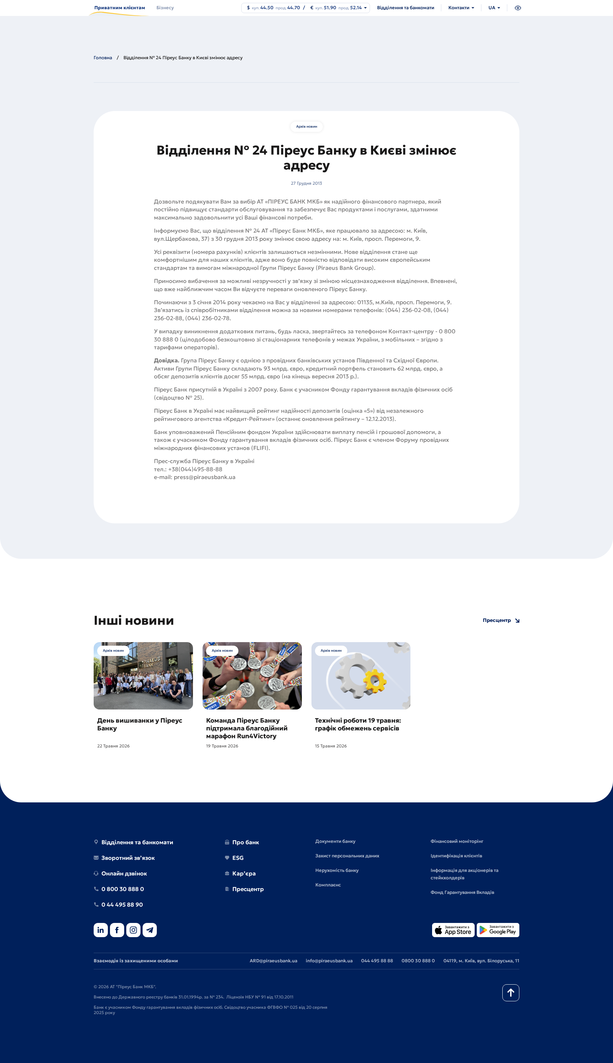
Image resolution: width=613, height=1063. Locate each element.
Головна (103, 58)
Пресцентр (497, 620)
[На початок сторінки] (510, 992)
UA (491, 8)
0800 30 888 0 (418, 961)
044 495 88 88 (377, 961)
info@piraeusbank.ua (329, 961)
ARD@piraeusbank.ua (273, 961)
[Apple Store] (453, 930)
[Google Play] (498, 930)
